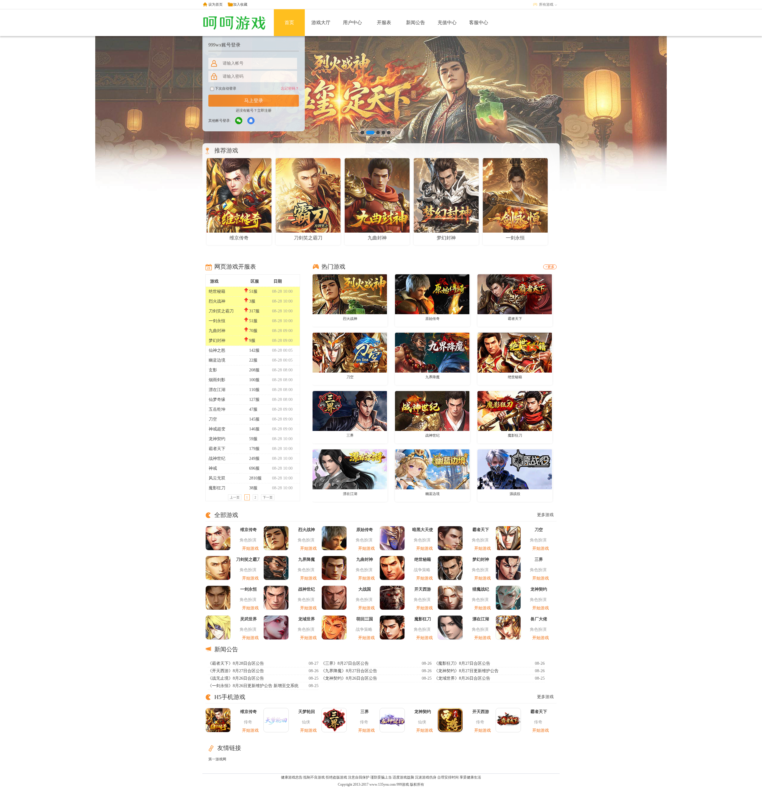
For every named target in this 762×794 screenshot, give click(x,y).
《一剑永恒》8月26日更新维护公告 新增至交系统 (253, 686)
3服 (252, 301)
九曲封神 (217, 331)
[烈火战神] (350, 294)
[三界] (350, 411)
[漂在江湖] (350, 469)
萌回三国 (364, 619)
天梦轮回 (306, 711)
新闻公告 (415, 22)
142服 (254, 350)
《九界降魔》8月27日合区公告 (349, 671)
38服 (253, 488)
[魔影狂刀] (514, 411)
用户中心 (352, 22)
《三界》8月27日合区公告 (345, 663)
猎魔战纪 (480, 589)
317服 (254, 311)
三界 (350, 435)
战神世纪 (217, 458)
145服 (254, 419)
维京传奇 (248, 529)
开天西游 (422, 589)
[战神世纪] (432, 411)
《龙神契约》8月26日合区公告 (349, 678)
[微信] (239, 121)
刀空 (213, 419)
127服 (254, 399)
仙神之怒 (217, 350)
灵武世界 (248, 619)
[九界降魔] (432, 352)
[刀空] (350, 352)
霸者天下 (217, 448)
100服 (254, 380)
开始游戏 (250, 548)
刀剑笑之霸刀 (221, 311)
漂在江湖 (217, 389)
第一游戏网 (217, 759)
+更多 (550, 267)
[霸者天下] (514, 294)
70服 (253, 331)
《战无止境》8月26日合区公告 (236, 678)
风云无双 (217, 478)
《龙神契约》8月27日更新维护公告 (466, 671)
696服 (254, 468)
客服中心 (478, 22)
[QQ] (251, 121)
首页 (289, 22)
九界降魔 (432, 377)
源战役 (515, 494)
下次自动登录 (225, 88)
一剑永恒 (217, 321)
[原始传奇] (432, 294)
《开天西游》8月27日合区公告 (236, 671)
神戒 (213, 468)
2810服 (255, 478)
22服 (253, 360)
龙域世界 (306, 619)
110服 (254, 389)
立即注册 (264, 110)
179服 (254, 448)
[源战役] (514, 469)
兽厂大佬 (538, 619)
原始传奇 (432, 319)
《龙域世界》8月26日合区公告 (462, 678)
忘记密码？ (290, 88)
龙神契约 (217, 439)
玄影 (213, 370)
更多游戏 (545, 515)
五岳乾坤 (217, 409)
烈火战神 (217, 301)
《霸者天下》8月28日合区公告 (236, 663)
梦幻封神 (217, 340)
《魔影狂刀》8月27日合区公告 (462, 663)
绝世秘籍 (217, 291)
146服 (254, 429)
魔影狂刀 (217, 488)
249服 (254, 458)
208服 (254, 370)
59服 (253, 439)
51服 (253, 291)
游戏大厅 (320, 22)
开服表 (384, 22)
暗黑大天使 (422, 529)
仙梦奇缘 (217, 399)
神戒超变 (217, 429)
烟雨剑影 (217, 380)
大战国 (364, 589)
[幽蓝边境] (432, 469)
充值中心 (447, 22)
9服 (252, 340)
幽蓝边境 (217, 360)
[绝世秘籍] (514, 352)
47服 (253, 409)
